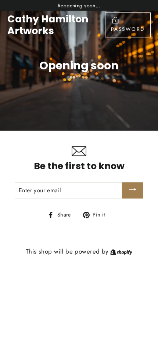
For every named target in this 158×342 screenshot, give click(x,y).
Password (128, 29)
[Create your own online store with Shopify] (121, 251)
